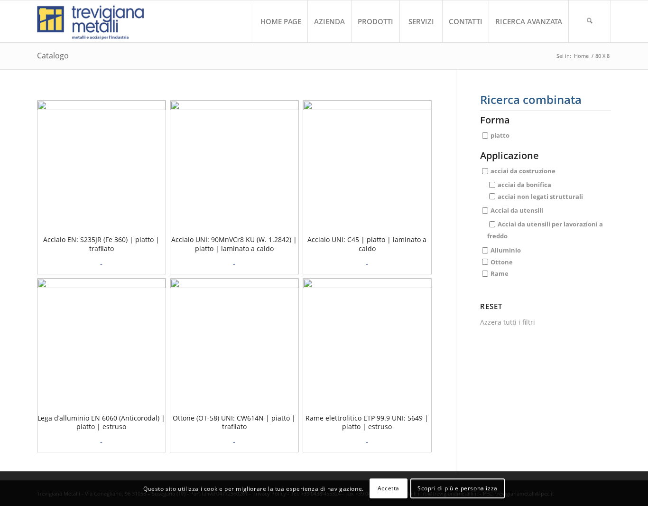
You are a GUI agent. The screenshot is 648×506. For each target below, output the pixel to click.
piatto (500, 135)
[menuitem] (280, 21)
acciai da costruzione (523, 171)
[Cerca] (589, 21)
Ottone (502, 261)
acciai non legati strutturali (540, 196)
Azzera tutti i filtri (507, 322)
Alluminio (506, 249)
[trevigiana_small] (99, 21)
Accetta (388, 488)
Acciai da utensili (517, 210)
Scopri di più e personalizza (457, 488)
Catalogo (53, 55)
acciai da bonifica (524, 184)
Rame (500, 273)
